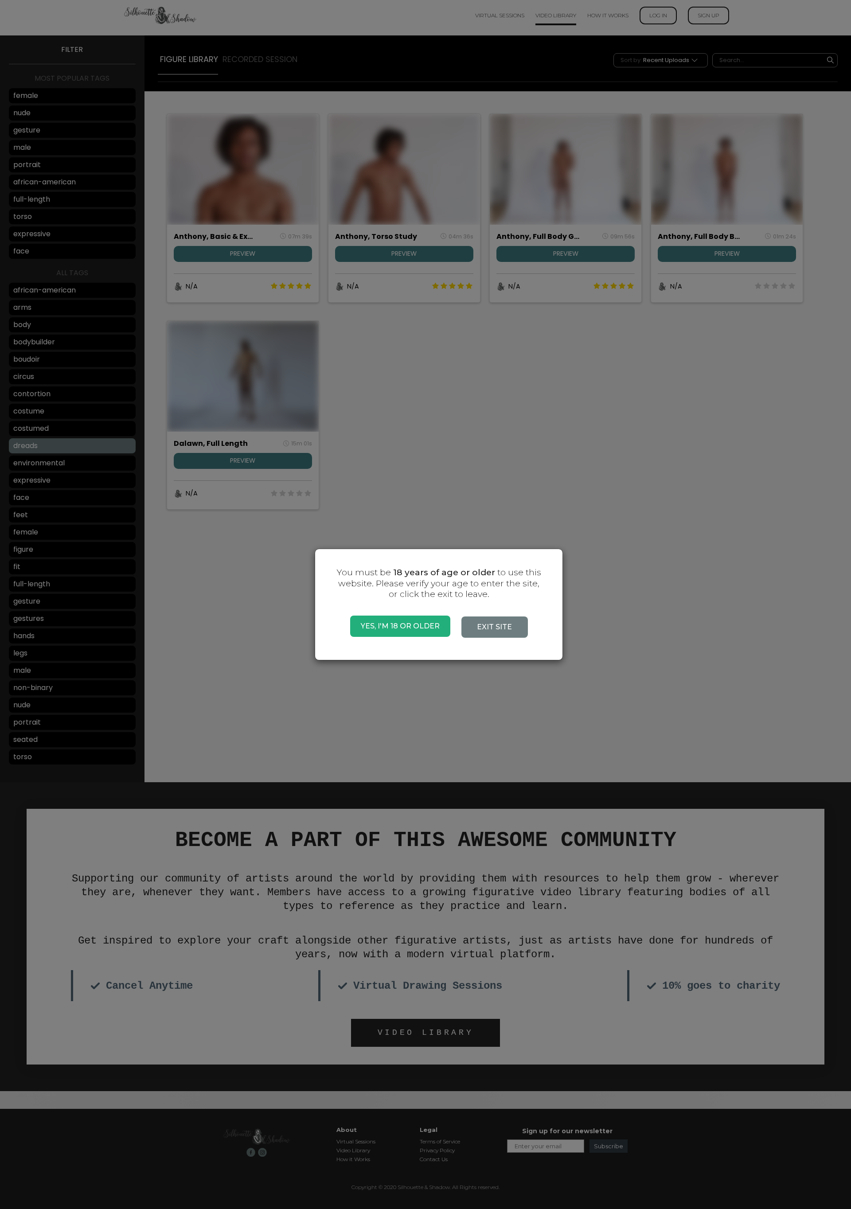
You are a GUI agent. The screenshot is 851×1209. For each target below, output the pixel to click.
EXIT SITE (494, 627)
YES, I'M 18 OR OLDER (400, 626)
